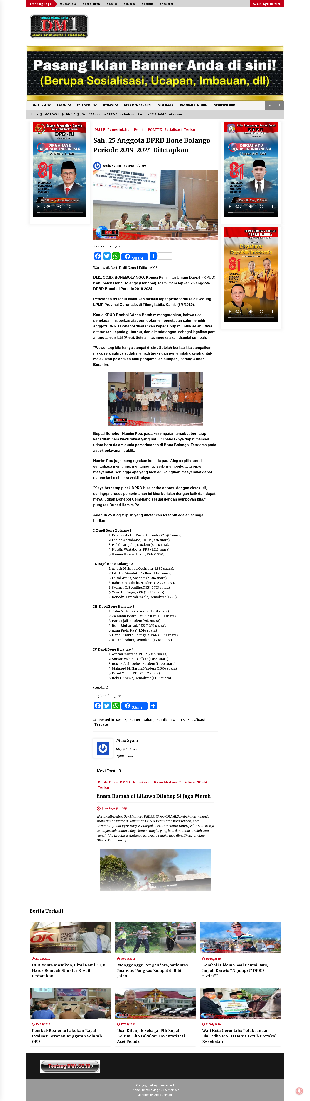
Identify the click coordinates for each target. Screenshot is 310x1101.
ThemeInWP (171, 1090)
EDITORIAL (84, 105)
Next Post (106, 771)
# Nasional (166, 3)
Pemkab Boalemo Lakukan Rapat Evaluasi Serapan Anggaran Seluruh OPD (67, 1036)
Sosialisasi (173, 129)
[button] (269, 105)
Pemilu (139, 129)
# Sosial (112, 3)
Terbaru (190, 129)
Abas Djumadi (163, 1095)
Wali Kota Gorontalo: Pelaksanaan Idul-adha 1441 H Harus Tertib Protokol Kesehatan (239, 1036)
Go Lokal (39, 105)
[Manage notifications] (299, 1091)
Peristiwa (187, 782)
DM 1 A (125, 782)
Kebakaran (142, 782)
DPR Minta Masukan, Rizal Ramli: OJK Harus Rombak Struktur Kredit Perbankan (69, 970)
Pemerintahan (119, 129)
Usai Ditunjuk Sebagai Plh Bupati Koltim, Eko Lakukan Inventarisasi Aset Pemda (151, 1036)
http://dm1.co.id (127, 749)
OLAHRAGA (165, 105)
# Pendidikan (91, 3)
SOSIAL (203, 782)
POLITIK (155, 129)
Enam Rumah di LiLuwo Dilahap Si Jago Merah (154, 796)
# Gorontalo (68, 3)
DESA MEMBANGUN (137, 105)
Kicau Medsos (165, 782)
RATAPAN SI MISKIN (193, 105)
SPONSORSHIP (224, 105)
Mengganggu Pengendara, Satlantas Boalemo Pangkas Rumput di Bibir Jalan (152, 970)
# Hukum (129, 3)
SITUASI (108, 105)
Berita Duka (108, 782)
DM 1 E (99, 129)
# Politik (147, 3)
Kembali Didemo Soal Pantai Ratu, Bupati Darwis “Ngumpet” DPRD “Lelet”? (235, 970)
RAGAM (61, 105)
